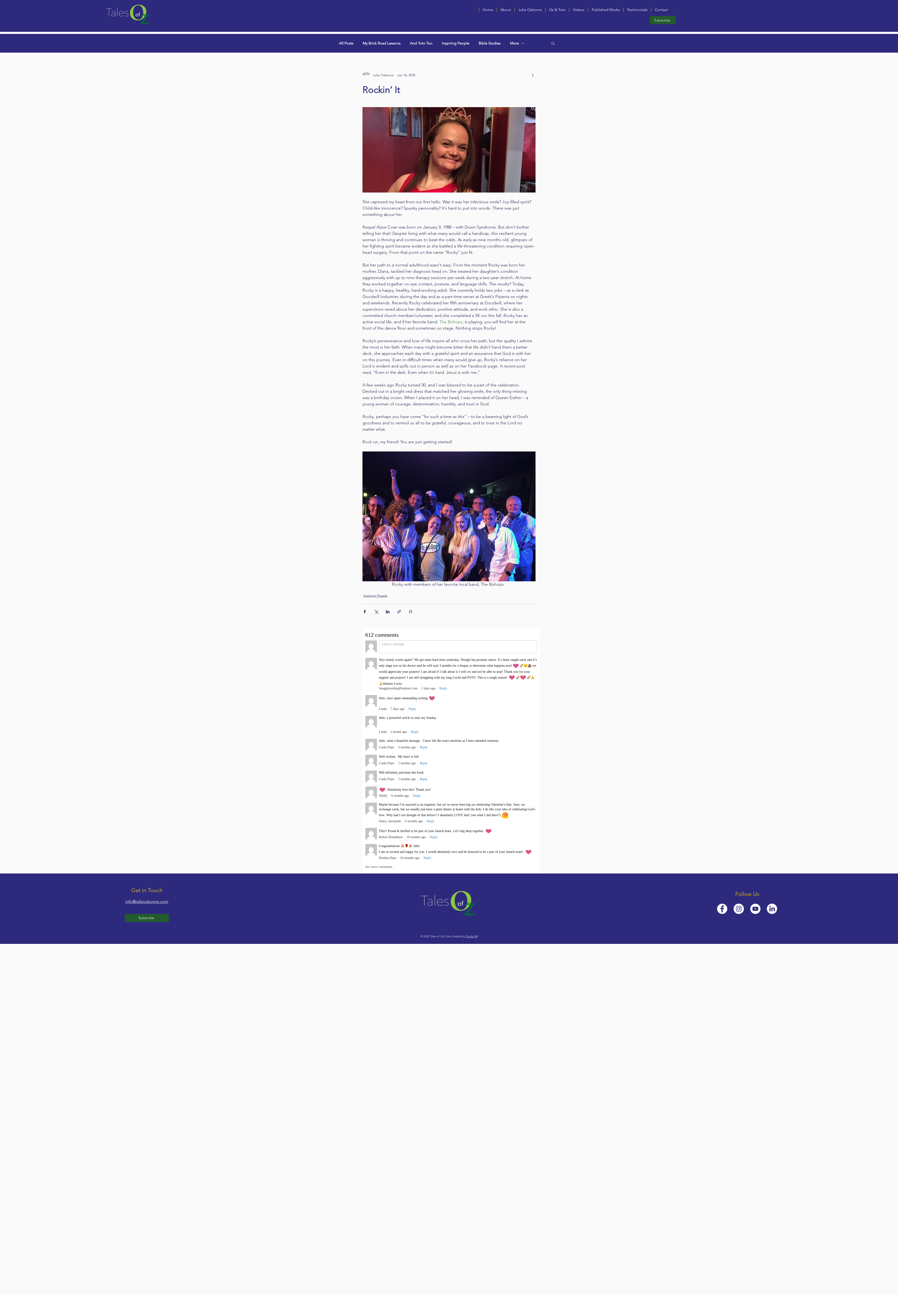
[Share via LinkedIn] (387, 611)
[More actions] (533, 75)
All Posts (346, 43)
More (514, 43)
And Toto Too (421, 43)
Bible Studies (490, 43)
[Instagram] (739, 909)
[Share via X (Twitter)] (376, 611)
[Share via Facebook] (364, 611)
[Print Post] (410, 611)
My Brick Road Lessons (382, 43)
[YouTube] (755, 909)
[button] (578, 10)
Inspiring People (455, 43)
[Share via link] (399, 611)
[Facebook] (722, 909)
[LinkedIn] (772, 909)
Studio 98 (472, 936)
